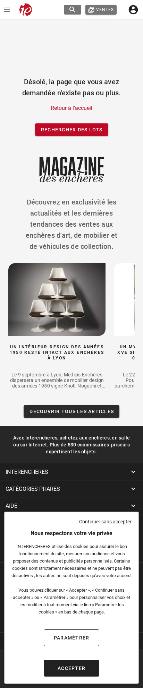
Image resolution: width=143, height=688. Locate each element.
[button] (71, 471)
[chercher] (72, 10)
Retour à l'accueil (71, 108)
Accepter (71, 668)
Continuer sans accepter (105, 521)
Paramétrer (72, 638)
